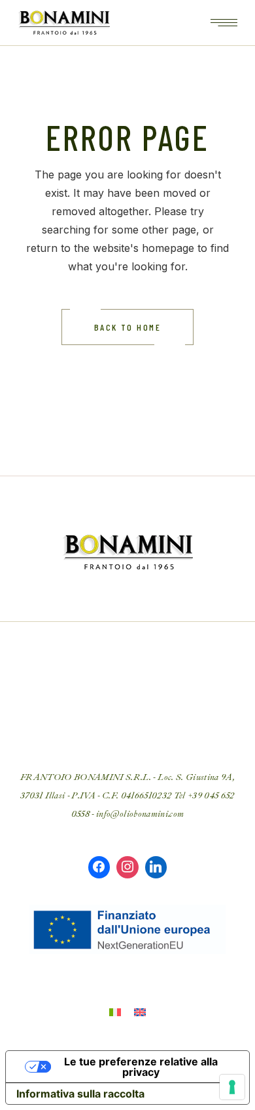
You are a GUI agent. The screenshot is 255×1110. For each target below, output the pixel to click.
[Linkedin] (156, 867)
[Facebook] (99, 867)
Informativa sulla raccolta (80, 1093)
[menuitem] (115, 1011)
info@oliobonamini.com (140, 814)
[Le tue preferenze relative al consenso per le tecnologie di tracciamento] (232, 1087)
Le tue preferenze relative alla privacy (141, 1067)
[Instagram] (127, 867)
